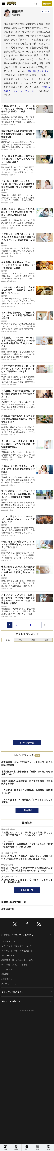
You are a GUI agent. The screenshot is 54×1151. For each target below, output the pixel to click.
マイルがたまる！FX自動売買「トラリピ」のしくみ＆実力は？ (27, 801)
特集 (37, 1149)
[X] (15, 924)
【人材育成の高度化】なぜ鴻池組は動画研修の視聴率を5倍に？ (27, 791)
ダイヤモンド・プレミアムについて (16, 946)
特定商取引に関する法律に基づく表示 (17, 960)
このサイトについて (9, 941)
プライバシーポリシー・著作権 (14, 964)
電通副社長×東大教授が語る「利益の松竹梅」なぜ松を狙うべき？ (27, 773)
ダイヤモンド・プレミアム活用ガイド (17, 950)
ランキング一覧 (27, 742)
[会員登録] (47, 3)
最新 (8, 639)
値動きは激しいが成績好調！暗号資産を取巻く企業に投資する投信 (27, 782)
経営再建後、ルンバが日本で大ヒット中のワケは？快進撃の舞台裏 (27, 763)
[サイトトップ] (11, 3)
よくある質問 (6, 969)
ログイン (35, 3)
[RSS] (39, 924)
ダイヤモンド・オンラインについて (17, 934)
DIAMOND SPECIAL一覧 (13, 902)
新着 (5, 1149)
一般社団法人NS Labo (37, 71)
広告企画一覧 (7, 908)
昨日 (21, 639)
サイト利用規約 (7, 955)
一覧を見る (27, 810)
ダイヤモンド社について (12, 1001)
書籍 (48, 1149)
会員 (46, 639)
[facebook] (27, 924)
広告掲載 (5, 974)
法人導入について (8, 983)
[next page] (44, 625)
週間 (33, 639)
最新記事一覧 (27, 889)
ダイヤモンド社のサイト (12, 992)
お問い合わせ (6, 978)
